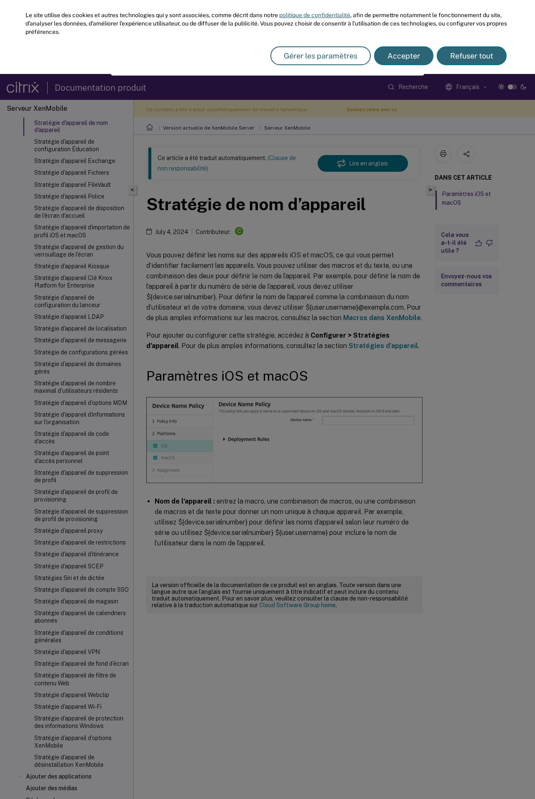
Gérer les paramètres (320, 55)
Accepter (403, 55)
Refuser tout (471, 55)
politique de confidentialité (314, 15)
